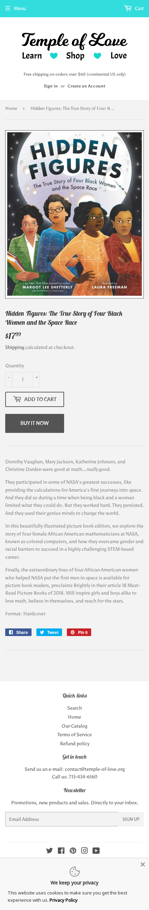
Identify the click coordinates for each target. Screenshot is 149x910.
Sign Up (131, 819)
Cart (139, 8)
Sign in (51, 86)
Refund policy (74, 744)
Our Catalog (74, 726)
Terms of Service (75, 735)
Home (11, 108)
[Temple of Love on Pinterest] (73, 852)
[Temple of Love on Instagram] (84, 852)
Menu (20, 8)
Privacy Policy (64, 900)
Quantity (14, 366)
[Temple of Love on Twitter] (49, 852)
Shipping (14, 347)
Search (74, 708)
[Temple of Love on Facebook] (61, 852)
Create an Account (86, 86)
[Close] (142, 864)
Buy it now (34, 423)
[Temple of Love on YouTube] (96, 852)
